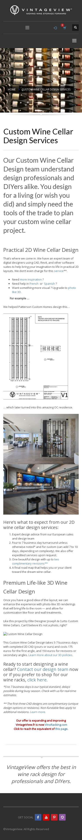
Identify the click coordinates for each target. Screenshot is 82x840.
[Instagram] (62, 817)
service (59, 271)
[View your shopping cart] (64, 28)
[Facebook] (38, 817)
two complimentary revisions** (35, 561)
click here (37, 680)
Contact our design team (42, 669)
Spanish (49, 284)
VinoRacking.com (56, 725)
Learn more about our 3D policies (50, 655)
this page (61, 729)
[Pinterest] (54, 817)
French (34, 284)
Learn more (37, 712)
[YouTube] (46, 817)
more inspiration (31, 279)
